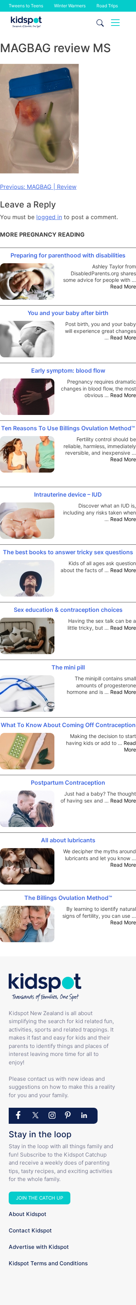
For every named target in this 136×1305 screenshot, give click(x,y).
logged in (49, 217)
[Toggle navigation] (115, 23)
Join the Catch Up (39, 1198)
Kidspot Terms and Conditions (48, 1263)
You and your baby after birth (68, 312)
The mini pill (68, 667)
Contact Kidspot (30, 1230)
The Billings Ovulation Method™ (68, 897)
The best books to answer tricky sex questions (68, 552)
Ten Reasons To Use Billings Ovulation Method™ (68, 428)
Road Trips (107, 5)
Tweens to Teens (26, 5)
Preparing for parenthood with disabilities (68, 255)
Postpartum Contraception (68, 782)
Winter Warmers (70, 5)
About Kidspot (27, 1214)
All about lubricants (68, 840)
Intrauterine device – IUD (68, 494)
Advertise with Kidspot (39, 1246)
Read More (123, 286)
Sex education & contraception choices (68, 609)
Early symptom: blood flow (68, 370)
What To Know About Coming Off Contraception (68, 725)
